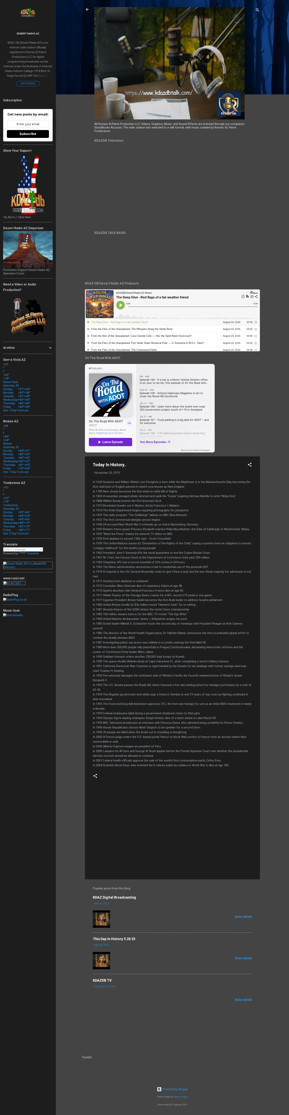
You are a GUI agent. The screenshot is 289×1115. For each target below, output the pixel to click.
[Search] (257, 11)
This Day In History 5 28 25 (114, 939)
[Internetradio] (13, 615)
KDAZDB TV (102, 980)
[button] (249, 465)
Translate (33, 553)
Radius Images (181, 1097)
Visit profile (28, 83)
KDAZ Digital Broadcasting (114, 897)
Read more (243, 917)
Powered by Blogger (175, 1089)
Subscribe (27, 134)
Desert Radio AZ (28, 33)
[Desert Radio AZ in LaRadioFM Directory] (28, 567)
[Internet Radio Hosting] (14, 584)
